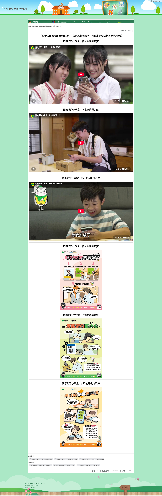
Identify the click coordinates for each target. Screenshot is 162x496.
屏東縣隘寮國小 (157, 1)
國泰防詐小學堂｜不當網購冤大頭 (65, 465)
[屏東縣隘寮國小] (16, 8)
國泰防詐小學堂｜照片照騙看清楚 (41, 465)
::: (28, 17)
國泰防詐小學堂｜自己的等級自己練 (89, 465)
